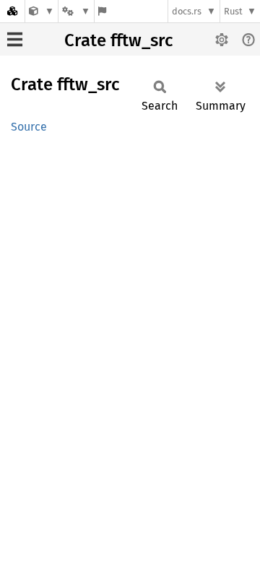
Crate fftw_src (118, 40)
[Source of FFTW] (41, 11)
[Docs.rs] (12, 11)
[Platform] (75, 11)
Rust (233, 11)
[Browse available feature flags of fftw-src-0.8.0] (102, 11)
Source (29, 127)
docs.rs (187, 11)
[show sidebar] (15, 39)
